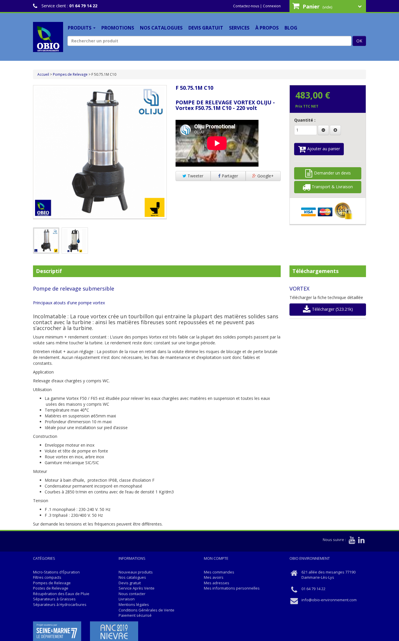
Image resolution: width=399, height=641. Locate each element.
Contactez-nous (246, 6)
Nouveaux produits (136, 572)
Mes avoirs (213, 577)
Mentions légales (134, 604)
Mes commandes (219, 572)
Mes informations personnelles (232, 588)
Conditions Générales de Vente (146, 610)
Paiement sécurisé (135, 615)
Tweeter (194, 176)
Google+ (265, 176)
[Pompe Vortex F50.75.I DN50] (46, 240)
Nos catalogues (161, 28)
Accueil (43, 74)
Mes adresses (216, 582)
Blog (290, 28)
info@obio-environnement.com (329, 599)
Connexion (272, 6)
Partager (229, 176)
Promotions (117, 28)
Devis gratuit (205, 28)
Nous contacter (132, 593)
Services (239, 28)
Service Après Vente (137, 588)
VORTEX (299, 288)
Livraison (127, 599)
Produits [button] (80, 28)
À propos (267, 28)
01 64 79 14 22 (83, 5)
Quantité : (304, 120)
